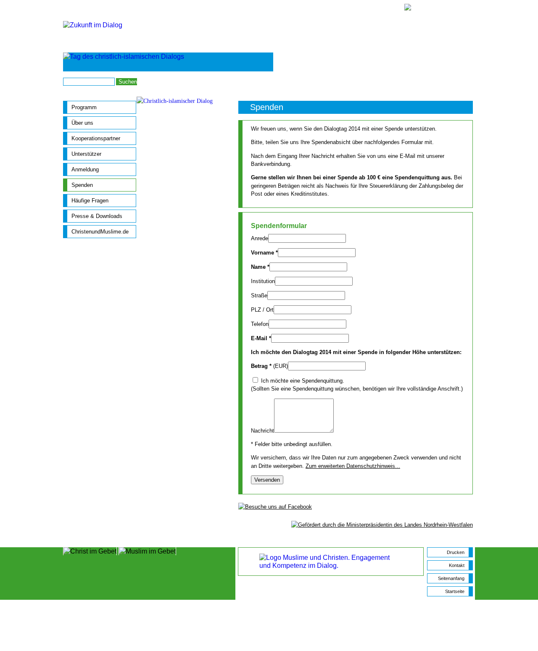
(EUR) (269, 366)
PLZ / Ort (262, 310)
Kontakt (364, 81)
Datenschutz (429, 81)
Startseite (462, 81)
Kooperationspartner (95, 138)
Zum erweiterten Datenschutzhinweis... (353, 466)
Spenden (82, 185)
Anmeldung (334, 81)
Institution (263, 281)
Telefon (260, 324)
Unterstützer (86, 154)
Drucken (455, 552)
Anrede (259, 238)
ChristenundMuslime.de (100, 231)
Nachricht (262, 431)
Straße (259, 295)
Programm (84, 107)
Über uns (82, 123)
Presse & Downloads (96, 216)
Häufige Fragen (89, 200)
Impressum (393, 81)
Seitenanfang (451, 578)
